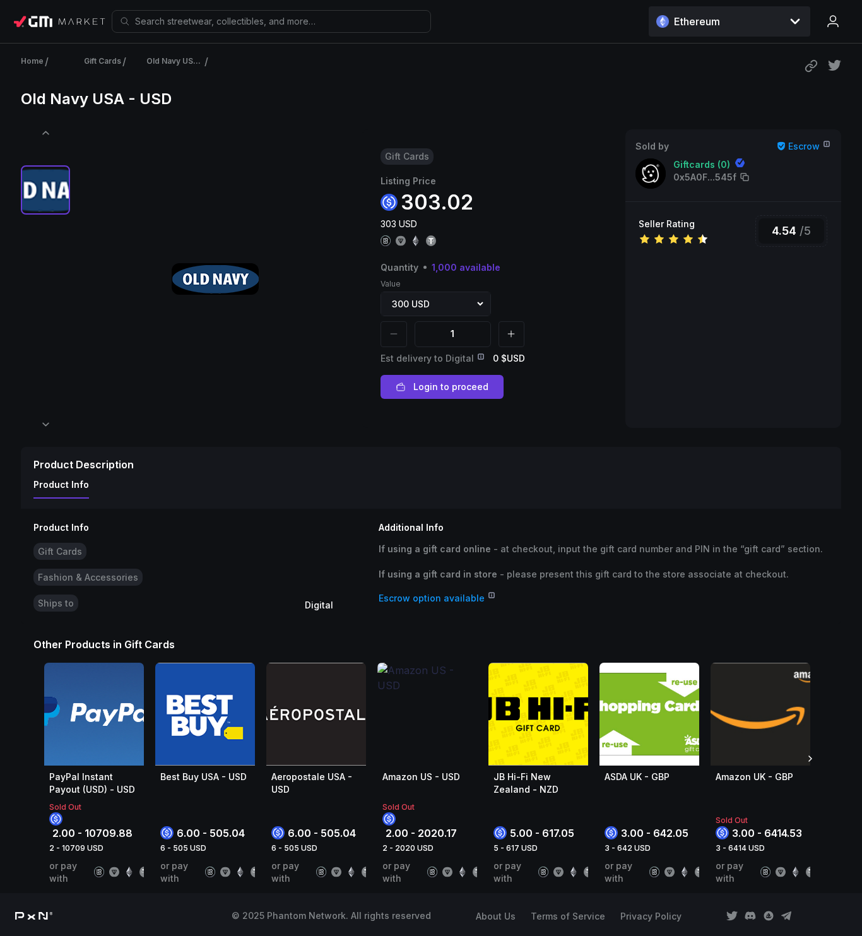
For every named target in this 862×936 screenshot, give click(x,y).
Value (391, 283)
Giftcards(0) (701, 164)
